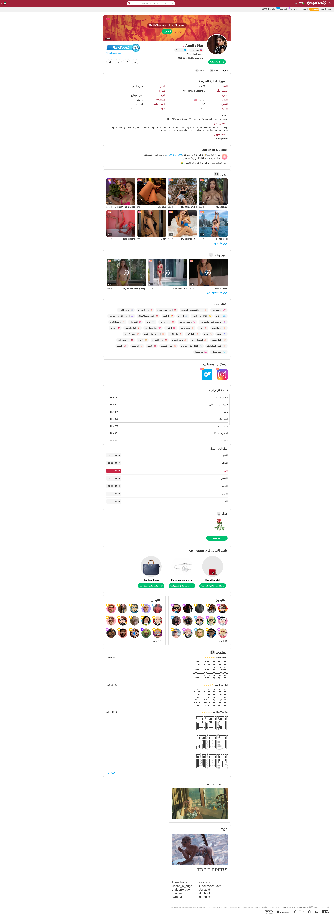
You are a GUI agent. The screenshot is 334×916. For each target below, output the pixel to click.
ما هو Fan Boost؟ (114, 53)
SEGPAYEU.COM (273, 907)
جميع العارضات (326, 9)
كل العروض (294, 9)
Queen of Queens (174, 155)
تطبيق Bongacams (267, 9)
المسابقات (283, 9)
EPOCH (283, 907)
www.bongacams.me (301, 907)
